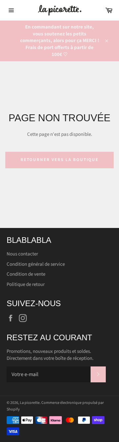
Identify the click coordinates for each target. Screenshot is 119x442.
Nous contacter (22, 253)
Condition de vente (26, 274)
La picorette (30, 403)
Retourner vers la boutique (59, 160)
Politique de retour (26, 284)
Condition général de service (36, 264)
